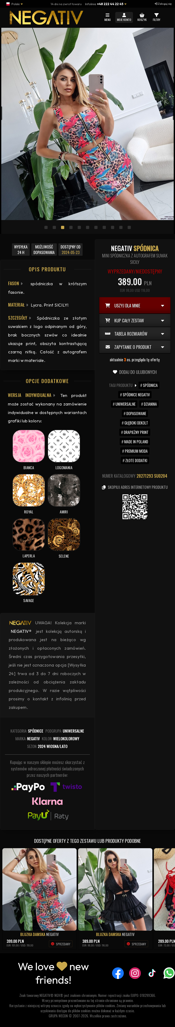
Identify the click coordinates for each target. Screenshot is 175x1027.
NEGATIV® (21, 631)
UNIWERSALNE (125, 404)
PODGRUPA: (64, 731)
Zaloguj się (164, 3)
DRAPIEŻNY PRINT (136, 432)
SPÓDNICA (150, 385)
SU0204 (160, 476)
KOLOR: (60, 738)
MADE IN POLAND (136, 441)
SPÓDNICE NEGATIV (136, 394)
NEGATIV (52, 934)
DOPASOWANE (136, 413)
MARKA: (27, 738)
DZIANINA (150, 404)
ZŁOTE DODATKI (136, 460)
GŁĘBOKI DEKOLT (136, 423)
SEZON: (47, 746)
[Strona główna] (45, 22)
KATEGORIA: (26, 731)
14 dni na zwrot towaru (66, 4)
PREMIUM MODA (136, 451)
